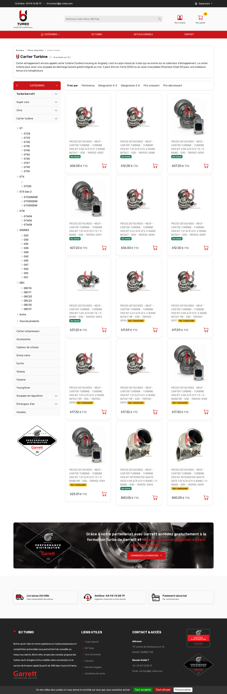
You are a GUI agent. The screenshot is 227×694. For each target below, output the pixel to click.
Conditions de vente (95, 673)
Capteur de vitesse (27, 347)
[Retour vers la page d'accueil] (23, 19)
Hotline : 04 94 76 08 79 (29, 3)
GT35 (27, 146)
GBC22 (27, 300)
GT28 (27, 133)
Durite (20, 363)
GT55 (27, 171)
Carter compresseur (28, 331)
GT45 (27, 158)
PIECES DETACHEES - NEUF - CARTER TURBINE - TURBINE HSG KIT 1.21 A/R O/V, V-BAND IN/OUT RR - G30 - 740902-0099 (137, 395)
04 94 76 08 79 (144, 665)
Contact (189, 34)
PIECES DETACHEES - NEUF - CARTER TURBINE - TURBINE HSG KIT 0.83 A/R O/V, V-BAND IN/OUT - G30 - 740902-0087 (87, 149)
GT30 (27, 142)
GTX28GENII (27, 197)
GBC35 (27, 304)
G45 (26, 260)
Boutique (20, 50)
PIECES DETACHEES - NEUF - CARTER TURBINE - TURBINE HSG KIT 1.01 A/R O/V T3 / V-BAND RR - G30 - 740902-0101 (87, 477)
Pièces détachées (36, 50)
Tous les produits (23, 321)
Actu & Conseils (93, 654)
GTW (22, 210)
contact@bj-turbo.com (61, 3)
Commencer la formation (144, 555)
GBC (22, 282)
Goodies (21, 412)
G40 (26, 252)
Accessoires (23, 339)
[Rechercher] (159, 19)
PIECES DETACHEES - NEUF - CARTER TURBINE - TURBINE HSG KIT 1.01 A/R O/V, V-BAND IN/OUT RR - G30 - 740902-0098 (86, 395)
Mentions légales (93, 667)
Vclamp (21, 371)
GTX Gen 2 (23, 191)
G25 (26, 235)
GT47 (27, 162)
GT (21, 128)
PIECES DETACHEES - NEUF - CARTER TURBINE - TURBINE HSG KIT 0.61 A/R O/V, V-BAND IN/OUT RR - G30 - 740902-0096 (138, 313)
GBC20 (27, 296)
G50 (26, 269)
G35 (26, 243)
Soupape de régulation (30, 395)
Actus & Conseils (143, 34)
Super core (23, 102)
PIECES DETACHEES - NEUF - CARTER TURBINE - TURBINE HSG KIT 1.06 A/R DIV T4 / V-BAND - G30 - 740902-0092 (86, 313)
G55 (26, 273)
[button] (204, 3)
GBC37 (27, 309)
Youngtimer (23, 387)
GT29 (27, 137)
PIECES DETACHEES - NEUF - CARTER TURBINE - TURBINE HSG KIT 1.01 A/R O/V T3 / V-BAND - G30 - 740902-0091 (86, 231)
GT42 (27, 154)
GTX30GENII (27, 201)
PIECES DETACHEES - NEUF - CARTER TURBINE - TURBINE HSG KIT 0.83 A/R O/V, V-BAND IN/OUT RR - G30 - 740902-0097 (189, 313)
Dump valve (23, 355)
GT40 (27, 150)
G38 (26, 248)
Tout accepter (143, 689)
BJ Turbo (97, 34)
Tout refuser (163, 689)
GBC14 (27, 288)
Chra (19, 110)
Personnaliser (183, 689)
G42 (26, 256)
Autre (22, 314)
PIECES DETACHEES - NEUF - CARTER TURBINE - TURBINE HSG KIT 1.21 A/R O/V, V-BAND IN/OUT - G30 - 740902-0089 (188, 231)
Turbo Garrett (26, 93)
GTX (21, 176)
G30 (26, 239)
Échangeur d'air (26, 403)
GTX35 (27, 186)
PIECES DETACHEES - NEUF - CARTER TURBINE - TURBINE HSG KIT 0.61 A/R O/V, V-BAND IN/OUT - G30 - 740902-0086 (138, 231)
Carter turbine (25, 118)
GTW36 (27, 220)
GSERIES (23, 230)
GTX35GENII (27, 205)
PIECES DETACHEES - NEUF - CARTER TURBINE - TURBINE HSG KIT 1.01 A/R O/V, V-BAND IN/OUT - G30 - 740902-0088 (137, 149)
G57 (26, 277)
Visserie (21, 379)
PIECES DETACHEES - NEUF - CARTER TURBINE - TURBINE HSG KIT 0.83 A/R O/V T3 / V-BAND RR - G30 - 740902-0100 (189, 395)
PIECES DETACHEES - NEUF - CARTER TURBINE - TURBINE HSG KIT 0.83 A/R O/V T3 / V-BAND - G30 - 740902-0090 (188, 149)
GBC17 (27, 292)
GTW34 (27, 216)
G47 (26, 264)
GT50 (27, 167)
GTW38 (27, 224)
